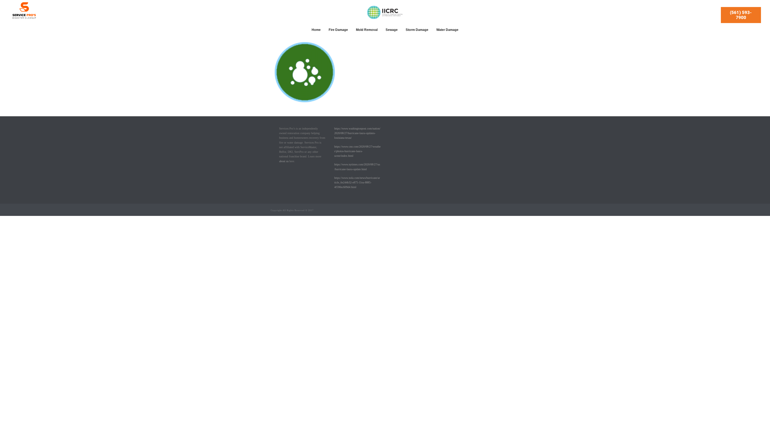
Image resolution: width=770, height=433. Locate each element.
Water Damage (447, 29)
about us (284, 161)
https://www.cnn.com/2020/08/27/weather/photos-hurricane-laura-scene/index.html (357, 151)
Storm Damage (417, 29)
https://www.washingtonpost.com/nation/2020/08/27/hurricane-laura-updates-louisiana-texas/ (357, 133)
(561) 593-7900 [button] (741, 15)
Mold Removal (367, 29)
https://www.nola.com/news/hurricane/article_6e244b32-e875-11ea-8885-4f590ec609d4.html (357, 182)
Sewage (392, 29)
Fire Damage (338, 29)
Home (316, 29)
